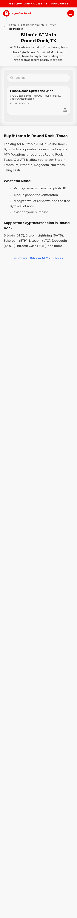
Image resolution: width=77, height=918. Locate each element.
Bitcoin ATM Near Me (32, 24)
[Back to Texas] (5, 27)
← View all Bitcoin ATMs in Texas (38, 258)
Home (12, 24)
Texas (52, 24)
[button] (70, 13)
